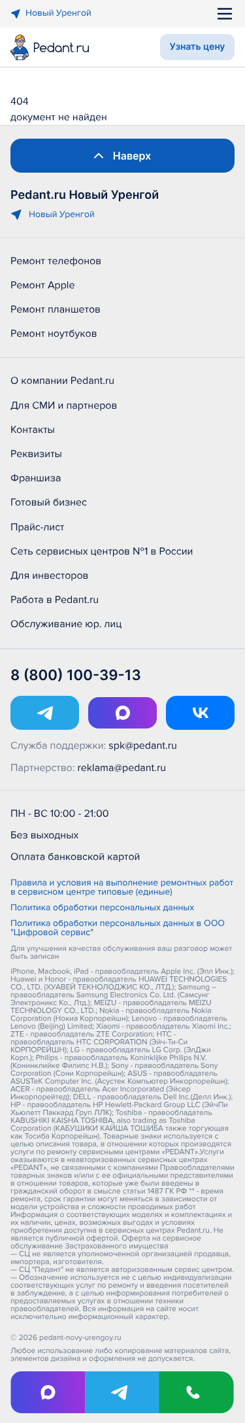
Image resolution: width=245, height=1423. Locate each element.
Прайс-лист (37, 527)
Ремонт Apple (42, 285)
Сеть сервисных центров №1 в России (101, 551)
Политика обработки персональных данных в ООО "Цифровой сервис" (117, 928)
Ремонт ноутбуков (53, 333)
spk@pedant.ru (142, 745)
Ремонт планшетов (55, 309)
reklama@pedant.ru (122, 767)
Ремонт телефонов (55, 260)
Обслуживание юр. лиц (66, 623)
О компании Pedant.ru (62, 380)
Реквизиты (36, 453)
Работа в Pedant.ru (54, 599)
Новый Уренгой (58, 13)
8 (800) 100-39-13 (75, 675)
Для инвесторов (49, 575)
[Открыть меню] (225, 14)
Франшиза (35, 478)
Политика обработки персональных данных (102, 908)
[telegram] (122, 1392)
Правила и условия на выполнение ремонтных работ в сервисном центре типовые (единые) (121, 888)
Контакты (32, 429)
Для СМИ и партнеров (63, 405)
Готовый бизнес (48, 502)
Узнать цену (197, 46)
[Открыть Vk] (200, 713)
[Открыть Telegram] (44, 713)
